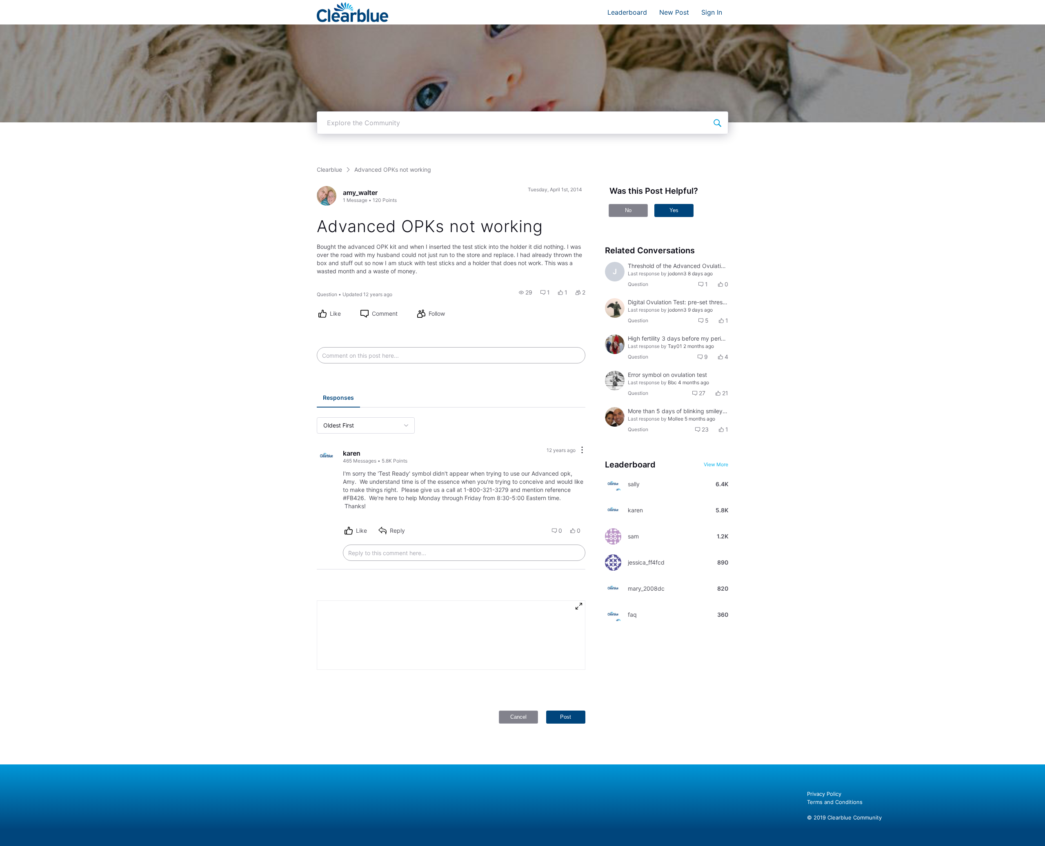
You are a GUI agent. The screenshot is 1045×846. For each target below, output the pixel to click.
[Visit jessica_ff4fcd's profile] (613, 562)
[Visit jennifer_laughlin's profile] (615, 380)
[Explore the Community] (717, 122)
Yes (673, 210)
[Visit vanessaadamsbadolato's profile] (615, 344)
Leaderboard (627, 12)
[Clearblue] (352, 12)
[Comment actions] (582, 450)
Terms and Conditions (835, 802)
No (628, 210)
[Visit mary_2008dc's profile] (613, 588)
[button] (525, 292)
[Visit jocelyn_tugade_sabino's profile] (615, 417)
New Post (674, 12)
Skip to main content (33, 5)
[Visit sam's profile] (613, 536)
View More (716, 464)
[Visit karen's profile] (326, 456)
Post (565, 717)
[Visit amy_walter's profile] (326, 196)
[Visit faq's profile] (613, 615)
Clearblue (329, 169)
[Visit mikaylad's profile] (615, 308)
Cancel (518, 717)
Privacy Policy (824, 794)
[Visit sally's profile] (613, 484)
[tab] (338, 398)
